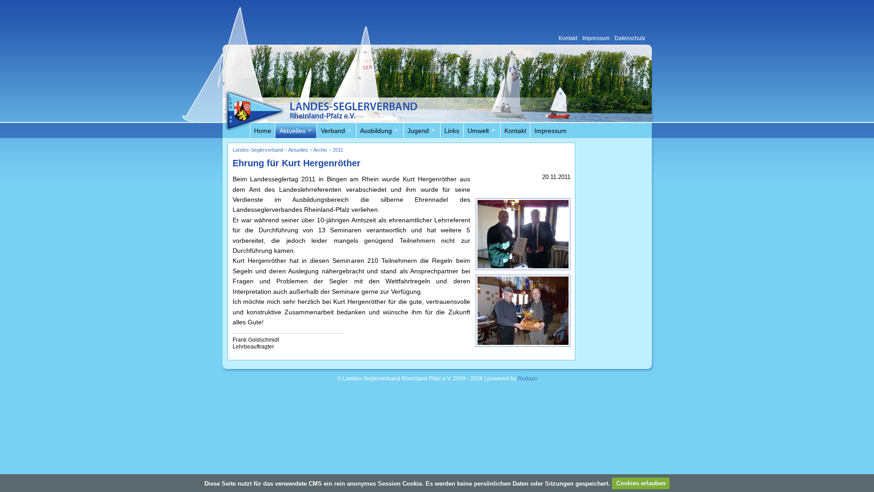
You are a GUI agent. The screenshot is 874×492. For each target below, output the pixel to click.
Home (262, 130)
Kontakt (515, 130)
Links (451, 130)
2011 (338, 150)
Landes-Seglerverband (258, 150)
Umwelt (476, 131)
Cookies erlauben (641, 483)
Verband (330, 131)
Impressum (550, 130)
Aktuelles (290, 131)
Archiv (320, 150)
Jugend (416, 131)
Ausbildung (374, 131)
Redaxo (527, 378)
